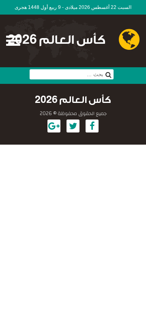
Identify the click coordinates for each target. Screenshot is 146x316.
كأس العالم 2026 (56, 40)
